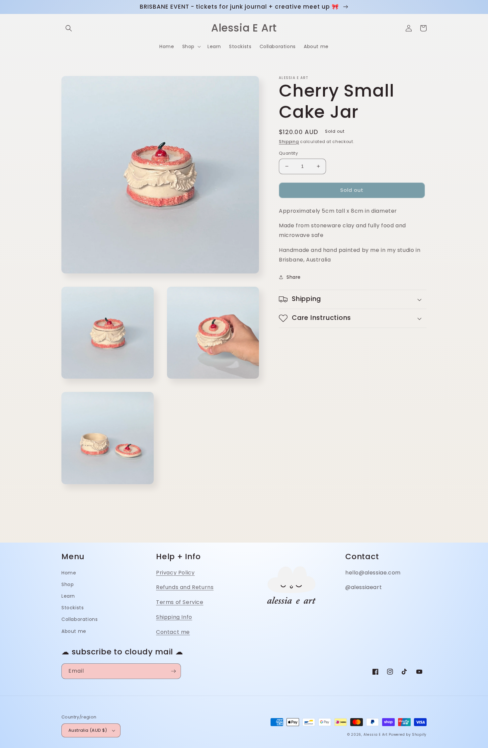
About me (73, 631)
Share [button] (293, 277)
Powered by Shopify (408, 734)
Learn (68, 596)
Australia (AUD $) (87, 730)
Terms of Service (179, 602)
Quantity (288, 153)
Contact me (173, 632)
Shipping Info (174, 617)
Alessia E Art (376, 734)
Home (68, 572)
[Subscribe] (173, 671)
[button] (68, 28)
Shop (67, 584)
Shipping (289, 141)
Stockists (72, 607)
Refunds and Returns (184, 587)
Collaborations (79, 619)
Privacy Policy (175, 572)
